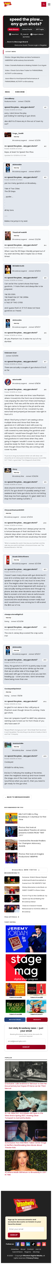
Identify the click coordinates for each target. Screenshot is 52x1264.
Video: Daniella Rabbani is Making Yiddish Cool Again (25, 65)
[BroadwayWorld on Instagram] (23, 1244)
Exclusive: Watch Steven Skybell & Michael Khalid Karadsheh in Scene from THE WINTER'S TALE (34, 880)
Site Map (36, 1252)
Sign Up (14, 1235)
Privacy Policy (32, 1258)
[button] (43, 4)
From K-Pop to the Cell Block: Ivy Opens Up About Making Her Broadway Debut (34, 899)
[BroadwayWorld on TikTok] (33, 1244)
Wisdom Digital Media (32, 1255)
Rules (27, 37)
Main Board (13, 29)
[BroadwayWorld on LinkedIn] (28, 1244)
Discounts (37, 1019)
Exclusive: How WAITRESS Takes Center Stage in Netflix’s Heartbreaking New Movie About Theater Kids (25, 1145)
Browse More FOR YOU (24, 870)
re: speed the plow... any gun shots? (20, 146)
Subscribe (20, 92)
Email (7, 92)
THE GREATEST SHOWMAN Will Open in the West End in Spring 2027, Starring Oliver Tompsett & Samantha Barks (24, 1115)
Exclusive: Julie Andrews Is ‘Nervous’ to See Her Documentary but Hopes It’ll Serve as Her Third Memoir (26, 1086)
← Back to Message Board (16, 42)
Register (31, 4)
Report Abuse (38, 34)
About (23, 1249)
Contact (30, 1249)
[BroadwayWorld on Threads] (39, 1244)
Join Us (38, 1249)
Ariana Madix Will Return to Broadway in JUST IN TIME (25, 1173)
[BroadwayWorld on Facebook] (17, 1244)
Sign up (26, 1047)
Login (38, 4)
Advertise (15, 1249)
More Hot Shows (15, 1019)
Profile (16, 137)
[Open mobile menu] (49, 4)
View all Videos (10, 917)
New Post (15, 34)
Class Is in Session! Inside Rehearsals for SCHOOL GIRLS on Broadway (35, 909)
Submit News (17, 1252)
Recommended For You (13, 807)
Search (26, 34)
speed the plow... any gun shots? (19, 107)
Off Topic (40, 29)
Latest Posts (27, 29)
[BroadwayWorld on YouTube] (44, 1244)
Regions (28, 1252)
